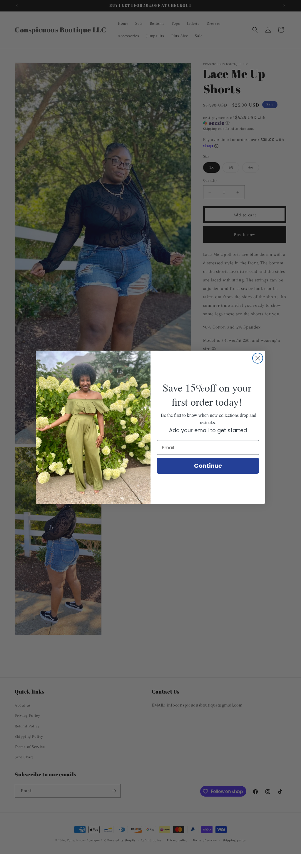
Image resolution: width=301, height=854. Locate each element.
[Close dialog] (257, 358)
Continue (208, 466)
